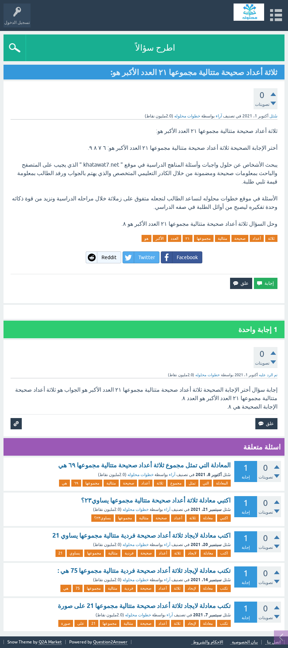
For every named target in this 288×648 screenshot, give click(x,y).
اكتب (224, 553)
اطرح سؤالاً (155, 47)
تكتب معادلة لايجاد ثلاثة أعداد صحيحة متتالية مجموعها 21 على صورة (144, 605)
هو (146, 238)
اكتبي (224, 518)
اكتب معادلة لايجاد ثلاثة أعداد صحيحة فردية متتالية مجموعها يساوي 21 (141, 535)
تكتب (224, 588)
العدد (174, 238)
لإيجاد (192, 588)
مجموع (176, 483)
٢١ (187, 238)
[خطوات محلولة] (249, 12)
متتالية (222, 238)
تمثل (192, 483)
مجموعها (204, 238)
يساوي (75, 553)
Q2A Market (50, 642)
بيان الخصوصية (245, 642)
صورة (65, 623)
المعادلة (222, 483)
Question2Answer (110, 642)
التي (206, 483)
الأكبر (160, 238)
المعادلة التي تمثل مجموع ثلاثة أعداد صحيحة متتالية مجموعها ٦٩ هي (144, 465)
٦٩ (76, 483)
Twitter (146, 257)
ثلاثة (271, 238)
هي (64, 483)
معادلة (208, 518)
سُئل (273, 116)
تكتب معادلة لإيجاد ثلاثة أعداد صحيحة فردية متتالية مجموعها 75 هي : (144, 570)
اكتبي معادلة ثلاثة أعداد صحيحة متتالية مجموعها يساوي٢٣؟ (156, 500)
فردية (129, 553)
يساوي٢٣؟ (102, 518)
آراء (219, 116)
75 (78, 588)
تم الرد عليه (268, 375)
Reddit (109, 257)
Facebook (187, 257)
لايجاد (192, 553)
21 (60, 553)
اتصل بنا (274, 642)
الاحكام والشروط (208, 642)
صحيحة (240, 238)
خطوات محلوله (140, 474)
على (80, 623)
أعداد (257, 238)
